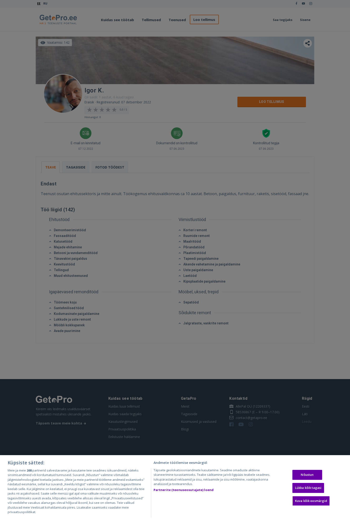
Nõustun (307, 475)
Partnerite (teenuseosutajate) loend (184, 490)
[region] (175, 487)
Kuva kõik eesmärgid (311, 501)
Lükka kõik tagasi (308, 488)
